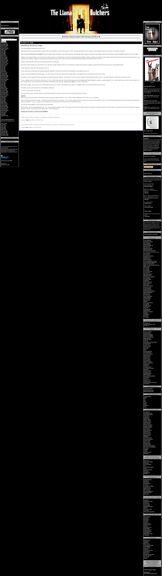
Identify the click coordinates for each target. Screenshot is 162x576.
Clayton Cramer (147, 346)
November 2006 (4, 76)
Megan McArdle (147, 338)
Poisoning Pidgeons (148, 491)
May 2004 (3, 114)
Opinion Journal (147, 421)
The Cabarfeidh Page (148, 545)
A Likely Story (147, 272)
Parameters (146, 510)
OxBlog (145, 450)
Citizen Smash (147, 547)
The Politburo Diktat (148, 285)
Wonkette (146, 473)
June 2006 (3, 83)
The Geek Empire (147, 259)
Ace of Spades (147, 243)
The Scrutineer (147, 356)
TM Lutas (146, 348)
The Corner (146, 482)
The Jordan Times (148, 509)
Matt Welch (146, 453)
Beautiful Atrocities (148, 248)
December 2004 (4, 106)
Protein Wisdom (147, 288)
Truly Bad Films (147, 309)
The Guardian (147, 505)
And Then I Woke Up (148, 245)
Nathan (145, 397)
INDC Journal (147, 266)
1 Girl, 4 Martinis (147, 240)
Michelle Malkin (147, 419)
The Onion (146, 471)
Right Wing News (148, 492)
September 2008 (4, 48)
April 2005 (3, 101)
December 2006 (4, 75)
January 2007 (4, 74)
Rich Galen (146, 553)
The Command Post (148, 550)
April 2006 (3, 85)
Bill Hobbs (146, 436)
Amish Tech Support (148, 461)
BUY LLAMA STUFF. (148, 130)
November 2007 (4, 61)
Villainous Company (148, 311)
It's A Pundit (146, 268)
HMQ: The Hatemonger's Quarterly (151, 265)
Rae (145, 400)
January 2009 (4, 42)
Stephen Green (147, 435)
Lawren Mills (146, 270)
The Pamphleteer (147, 352)
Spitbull (145, 301)
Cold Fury (146, 549)
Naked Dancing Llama (149, 391)
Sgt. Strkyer (146, 556)
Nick (145, 401)
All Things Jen (147, 323)
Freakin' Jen (146, 325)
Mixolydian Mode (147, 373)
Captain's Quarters (148, 426)
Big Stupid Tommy (148, 249)
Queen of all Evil (147, 452)
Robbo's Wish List (148, 173)
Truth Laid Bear (4, 147)
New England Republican (149, 375)
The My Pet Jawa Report (149, 276)
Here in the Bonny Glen (149, 263)
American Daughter (148, 334)
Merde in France (147, 488)
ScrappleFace (147, 472)
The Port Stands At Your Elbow (151, 234)
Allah (145, 460)
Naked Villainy (147, 278)
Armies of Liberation (148, 335)
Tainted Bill (146, 304)
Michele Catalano (147, 150)
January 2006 (4, 89)
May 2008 (3, 53)
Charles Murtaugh (148, 351)
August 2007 (4, 65)
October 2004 (4, 109)
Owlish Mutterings (148, 281)
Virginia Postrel (147, 422)
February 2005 (4, 103)
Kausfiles (146, 522)
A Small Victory (147, 444)
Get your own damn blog (153, 147)
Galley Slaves (147, 258)
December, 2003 (4, 133)
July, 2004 (3, 124)
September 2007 (4, 63)
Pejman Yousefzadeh (148, 362)
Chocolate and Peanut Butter (150, 342)
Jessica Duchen (147, 370)
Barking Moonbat (148, 479)
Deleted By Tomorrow (148, 255)
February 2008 (4, 57)
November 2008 (4, 45)
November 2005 (4, 92)
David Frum (146, 519)
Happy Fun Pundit (148, 469)
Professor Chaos (147, 287)
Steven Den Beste (148, 430)
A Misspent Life (147, 372)
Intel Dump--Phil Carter (149, 554)
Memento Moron (147, 275)
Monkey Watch (147, 374)
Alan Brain (146, 365)
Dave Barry (146, 463)
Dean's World (147, 428)
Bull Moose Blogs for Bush (150, 569)
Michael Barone (147, 516)
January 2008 (4, 58)
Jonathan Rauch (147, 529)
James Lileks (147, 418)
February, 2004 (4, 131)
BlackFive (146, 542)
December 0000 (4, 115)
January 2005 (4, 105)
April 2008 (3, 54)
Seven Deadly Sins (148, 296)
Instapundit (146, 417)
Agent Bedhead (147, 244)
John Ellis (146, 518)
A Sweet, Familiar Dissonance (150, 382)
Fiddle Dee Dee (147, 257)
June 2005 (3, 98)
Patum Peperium (147, 283)
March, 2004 (3, 129)
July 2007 (3, 66)
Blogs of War (147, 543)
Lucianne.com (147, 487)
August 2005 (4, 96)
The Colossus (147, 254)
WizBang (146, 313)
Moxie (145, 349)
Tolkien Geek (147, 357)
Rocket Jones (147, 293)
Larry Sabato (147, 532)
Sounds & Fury (147, 379)
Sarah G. (152, 82)
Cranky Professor (148, 427)
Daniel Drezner (147, 431)
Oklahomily (146, 280)
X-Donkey (146, 315)
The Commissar (147, 396)
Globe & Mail (147, 503)
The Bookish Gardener (149, 368)
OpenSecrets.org (147, 527)
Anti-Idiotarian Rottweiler (149, 445)
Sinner (27, 120)
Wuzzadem (146, 316)
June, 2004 (3, 126)
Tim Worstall (146, 314)
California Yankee (148, 339)
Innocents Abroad (148, 437)
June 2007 (3, 67)
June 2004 (3, 113)
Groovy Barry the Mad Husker (150, 262)
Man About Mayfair (148, 274)
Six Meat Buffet (147, 298)
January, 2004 (4, 132)
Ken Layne (146, 448)
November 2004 (4, 107)
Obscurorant (147, 377)
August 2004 (4, 111)
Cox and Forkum (147, 464)
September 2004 (4, 110)
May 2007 (3, 68)
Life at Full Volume (148, 271)
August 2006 (4, 80)
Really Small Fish (147, 289)
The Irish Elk (146, 267)
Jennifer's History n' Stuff (149, 324)
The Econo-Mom (147, 366)
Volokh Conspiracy (148, 424)
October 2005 (4, 93)
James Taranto (147, 423)
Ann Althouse (147, 411)
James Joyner (147, 441)
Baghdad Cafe (147, 540)
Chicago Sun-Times (148, 501)
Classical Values (147, 343)
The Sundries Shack (148, 302)
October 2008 (4, 46)
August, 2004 (4, 123)
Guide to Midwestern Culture (150, 261)
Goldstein (146, 405)
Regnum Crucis (147, 355)
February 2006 (4, 88)
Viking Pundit (147, 310)
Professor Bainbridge (148, 336)
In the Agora (146, 347)
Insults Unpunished (148, 439)
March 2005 (3, 102)
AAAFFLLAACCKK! (148, 388)
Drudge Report (147, 483)
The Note (146, 525)
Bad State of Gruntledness (150, 447)
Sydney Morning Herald (149, 511)
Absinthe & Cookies (148, 241)
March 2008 (3, 55)
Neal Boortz (146, 481)
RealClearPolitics (147, 531)
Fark (145, 465)
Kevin (145, 406)
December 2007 (4, 59)
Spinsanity (146, 494)
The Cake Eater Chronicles (150, 250)
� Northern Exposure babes (71, 36)
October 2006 (4, 78)
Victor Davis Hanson (148, 414)
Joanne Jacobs (147, 440)
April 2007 (3, 70)
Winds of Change (148, 361)
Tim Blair (146, 449)
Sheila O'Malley (147, 297)
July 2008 (3, 50)
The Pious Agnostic (148, 353)
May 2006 (3, 84)
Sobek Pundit (147, 300)
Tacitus (145, 558)
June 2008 (3, 52)
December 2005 (4, 91)
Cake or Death (147, 253)
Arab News (146, 500)
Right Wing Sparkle (148, 292)
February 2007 (4, 72)
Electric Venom (147, 432)
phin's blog (146, 284)
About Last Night (148, 331)
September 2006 (4, 79)
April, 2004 (3, 128)
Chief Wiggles (147, 546)
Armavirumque (147, 333)
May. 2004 (3, 127)
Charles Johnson (147, 555)
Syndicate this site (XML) (6, 160)
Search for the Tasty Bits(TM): (7, 38)
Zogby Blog (146, 535)
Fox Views (146, 484)
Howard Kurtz (147, 523)
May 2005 (3, 100)
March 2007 (3, 71)
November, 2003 (4, 135)
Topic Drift (146, 307)
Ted (144, 399)
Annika (145, 403)
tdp (27, 127)
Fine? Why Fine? (147, 434)
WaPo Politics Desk (148, 533)
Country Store (147, 344)
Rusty (145, 404)
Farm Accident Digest (148, 467)
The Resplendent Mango (149, 291)
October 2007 (4, 62)
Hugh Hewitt (146, 415)
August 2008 (4, 49)
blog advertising (5, 25)
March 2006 (3, 87)
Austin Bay (146, 541)
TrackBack (45, 111)
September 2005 (4, 94)
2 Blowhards (146, 364)
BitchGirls (146, 369)
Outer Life (146, 378)
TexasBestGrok (147, 305)
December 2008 (4, 44)
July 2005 (3, 97)
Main (82, 36)
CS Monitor (146, 502)
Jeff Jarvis (146, 520)
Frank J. (145, 468)
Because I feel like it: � (92, 36)
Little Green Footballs (149, 486)
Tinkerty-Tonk (147, 306)
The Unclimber (147, 360)
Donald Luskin (147, 443)
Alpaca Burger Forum (148, 390)
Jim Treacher (147, 383)
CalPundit (146, 340)
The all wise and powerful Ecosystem (9, 149)
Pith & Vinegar (147, 490)
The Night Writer (147, 279)
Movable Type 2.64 (5, 164)
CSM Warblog (147, 551)
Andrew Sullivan (147, 524)
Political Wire (147, 528)
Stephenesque (147, 381)
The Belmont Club (148, 413)
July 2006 (3, 81)
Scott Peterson (147, 294)
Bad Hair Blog (147, 246)
